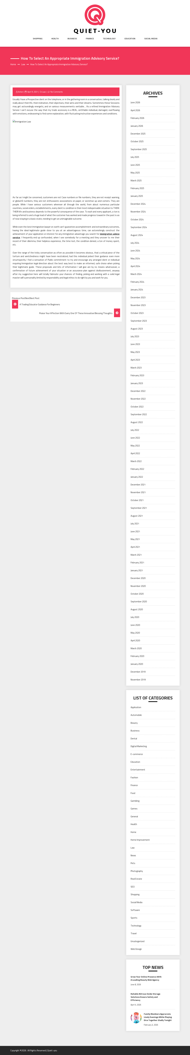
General (134, 816)
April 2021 (135, 547)
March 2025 (136, 180)
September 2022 (139, 414)
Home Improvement (140, 840)
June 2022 (135, 437)
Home (133, 832)
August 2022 (137, 422)
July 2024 (135, 243)
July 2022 (135, 430)
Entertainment (138, 769)
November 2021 (138, 492)
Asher (20, 91)
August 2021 (137, 516)
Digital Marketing (139, 746)
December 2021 (138, 484)
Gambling (135, 801)
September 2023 (139, 321)
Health (55, 38)
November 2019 (138, 679)
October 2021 (137, 500)
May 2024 (135, 258)
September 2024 (139, 227)
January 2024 (137, 289)
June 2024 (135, 250)
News (133, 855)
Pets (133, 863)
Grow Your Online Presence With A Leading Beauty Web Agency (146, 978)
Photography (137, 871)
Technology (109, 38)
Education (130, 38)
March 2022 (136, 461)
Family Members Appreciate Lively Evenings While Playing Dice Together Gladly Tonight (158, 1017)
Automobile (136, 715)
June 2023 (135, 344)
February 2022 (137, 469)
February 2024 (137, 282)
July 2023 (135, 336)
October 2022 (137, 406)
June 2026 (135, 102)
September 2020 (139, 601)
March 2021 (136, 555)
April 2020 (135, 640)
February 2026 (137, 118)
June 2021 (135, 531)
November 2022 (138, 398)
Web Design (136, 949)
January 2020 (137, 664)
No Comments (56, 91)
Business (72, 38)
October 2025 (137, 141)
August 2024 (137, 235)
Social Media (150, 38)
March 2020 (136, 648)
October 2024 (137, 219)
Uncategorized (137, 941)
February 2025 (137, 188)
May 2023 (135, 352)
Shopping (37, 38)
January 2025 (137, 196)
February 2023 (137, 375)
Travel (134, 933)
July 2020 (135, 617)
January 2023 (137, 383)
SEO (133, 886)
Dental (134, 738)
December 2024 (138, 204)
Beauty (134, 723)
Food (133, 793)
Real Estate (136, 879)
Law (44, 91)
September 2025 (139, 149)
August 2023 (137, 328)
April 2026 (135, 110)
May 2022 (135, 445)
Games (134, 808)
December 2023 (138, 297)
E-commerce (137, 754)
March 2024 (136, 274)
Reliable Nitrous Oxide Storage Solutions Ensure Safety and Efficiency (145, 997)
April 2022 (135, 453)
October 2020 (137, 593)
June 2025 (135, 165)
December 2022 (138, 391)
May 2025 (135, 172)
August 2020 (137, 609)
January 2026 (137, 126)
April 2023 (135, 359)
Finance (90, 38)
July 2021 (135, 523)
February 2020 (137, 656)
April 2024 (135, 266)
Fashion (134, 777)
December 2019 (138, 671)
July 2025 (135, 157)
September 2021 (139, 508)
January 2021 (137, 570)
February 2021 (137, 562)
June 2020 (135, 625)
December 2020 (138, 578)
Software (135, 910)
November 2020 (138, 586)
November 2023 (138, 305)
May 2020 (135, 632)
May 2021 (135, 539)
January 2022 (137, 477)
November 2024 (138, 211)
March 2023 (136, 367)
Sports (134, 917)
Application (136, 707)
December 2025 (138, 133)
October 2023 (137, 313)
